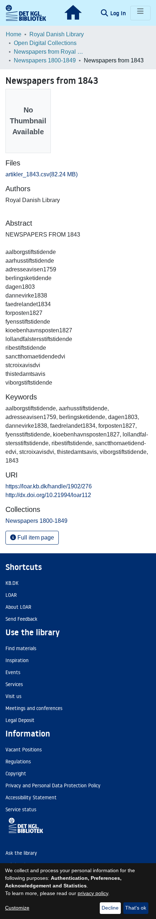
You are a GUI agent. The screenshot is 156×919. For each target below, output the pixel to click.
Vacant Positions (23, 749)
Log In (118, 13)
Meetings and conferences (33, 708)
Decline (110, 908)
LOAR (11, 595)
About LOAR (18, 607)
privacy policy (93, 893)
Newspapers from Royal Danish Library (50, 52)
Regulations (18, 761)
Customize (17, 908)
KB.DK (12, 583)
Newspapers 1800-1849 (45, 60)
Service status (20, 809)
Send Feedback (21, 619)
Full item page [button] (35, 537)
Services (14, 684)
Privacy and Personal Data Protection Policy (52, 785)
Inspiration (17, 660)
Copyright (15, 773)
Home (13, 34)
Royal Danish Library (56, 34)
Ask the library (21, 853)
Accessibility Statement (31, 797)
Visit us (13, 696)
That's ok (135, 908)
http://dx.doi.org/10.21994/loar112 (48, 495)
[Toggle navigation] (140, 13)
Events (12, 672)
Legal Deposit (19, 720)
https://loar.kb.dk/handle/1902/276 (48, 486)
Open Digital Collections (45, 43)
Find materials (20, 648)
